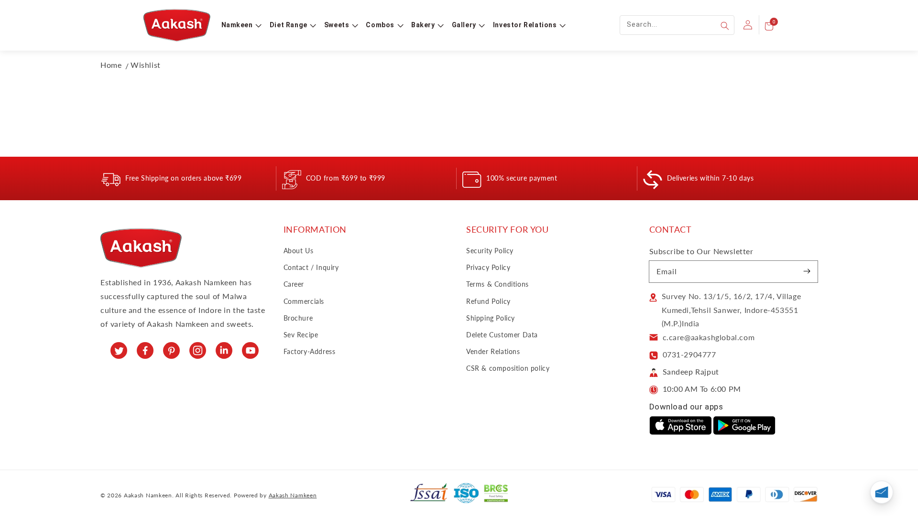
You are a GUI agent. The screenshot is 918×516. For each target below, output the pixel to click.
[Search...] (725, 25)
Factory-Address (310, 351)
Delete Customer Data (502, 335)
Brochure (298, 318)
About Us (299, 251)
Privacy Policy (488, 267)
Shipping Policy (490, 318)
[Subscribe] (807, 271)
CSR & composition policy (507, 368)
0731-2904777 (689, 354)
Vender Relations (493, 351)
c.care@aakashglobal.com (709, 337)
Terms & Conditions (497, 284)
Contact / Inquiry (311, 267)
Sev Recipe (301, 335)
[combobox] (677, 25)
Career (294, 284)
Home (110, 64)
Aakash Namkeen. (149, 495)
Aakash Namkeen (293, 495)
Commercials (304, 301)
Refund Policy (488, 301)
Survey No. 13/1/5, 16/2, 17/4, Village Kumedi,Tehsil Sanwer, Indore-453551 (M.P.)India (731, 309)
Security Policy (490, 251)
